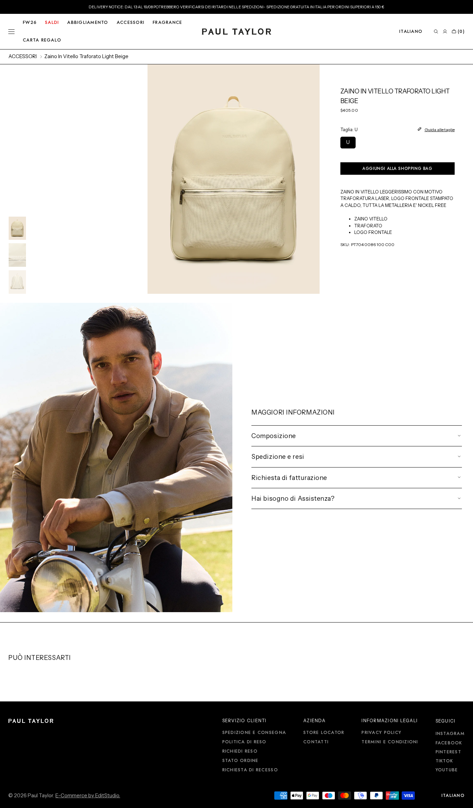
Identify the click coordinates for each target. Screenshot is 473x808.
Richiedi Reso (240, 751)
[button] (411, 31)
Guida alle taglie (440, 129)
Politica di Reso (244, 742)
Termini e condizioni (390, 742)
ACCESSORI (22, 56)
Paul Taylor (40, 795)
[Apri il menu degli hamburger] (11, 31)
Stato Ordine (240, 760)
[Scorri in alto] (462, 797)
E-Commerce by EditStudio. (87, 795)
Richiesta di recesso (250, 770)
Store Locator (323, 733)
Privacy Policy (381, 733)
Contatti (316, 742)
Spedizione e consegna (254, 733)
